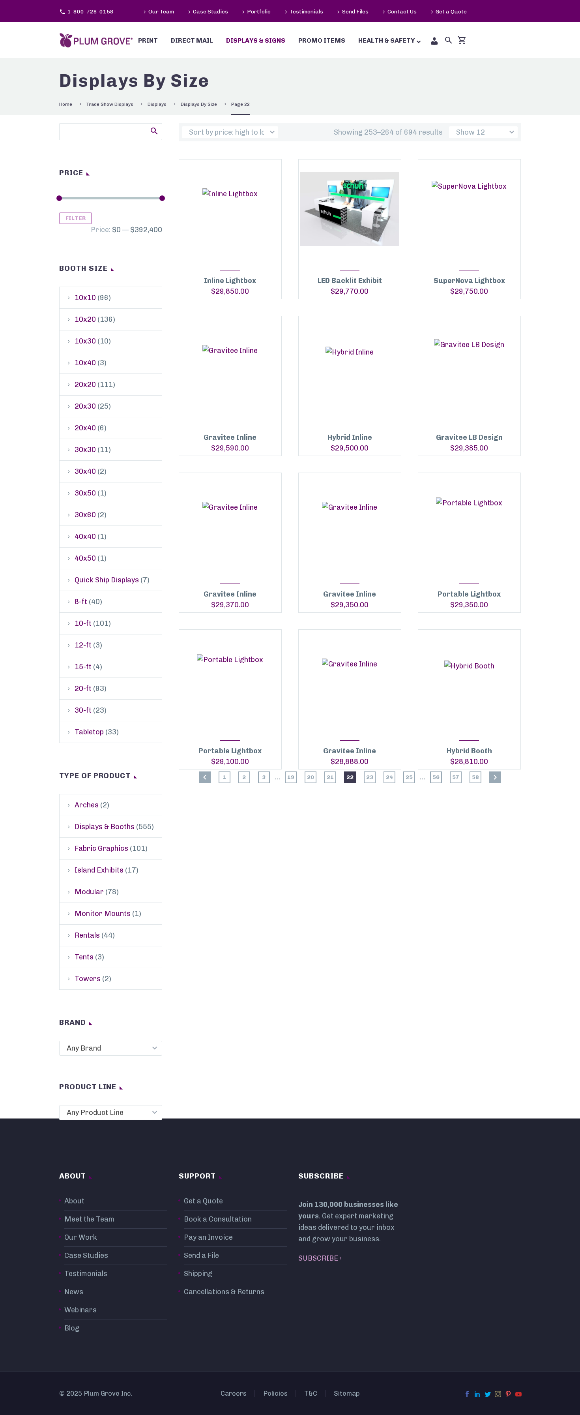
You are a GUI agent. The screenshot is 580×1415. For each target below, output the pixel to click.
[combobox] (110, 1048)
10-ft (83, 623)
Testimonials (306, 11)
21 (330, 777)
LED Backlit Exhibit (350, 280)
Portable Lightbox (469, 594)
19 (290, 777)
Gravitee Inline (230, 437)
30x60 (85, 514)
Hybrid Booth (469, 751)
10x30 (85, 341)
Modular (89, 892)
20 (310, 777)
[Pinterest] (508, 1394)
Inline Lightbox (230, 280)
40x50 (85, 558)
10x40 (85, 362)
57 (455, 777)
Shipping (198, 1273)
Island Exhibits (99, 870)
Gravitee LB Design (469, 437)
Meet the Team (89, 1219)
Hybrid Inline (349, 437)
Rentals (87, 935)
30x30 (85, 449)
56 (436, 777)
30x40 (85, 471)
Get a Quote (451, 11)
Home (65, 104)
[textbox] (111, 1048)
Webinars (80, 1310)
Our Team (161, 11)
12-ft (83, 645)
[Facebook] (467, 1394)
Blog (71, 1328)
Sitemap (347, 1393)
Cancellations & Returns (224, 1291)
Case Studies (210, 11)
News (73, 1291)
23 (369, 777)
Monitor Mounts (103, 913)
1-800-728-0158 (90, 11)
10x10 (85, 297)
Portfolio (259, 11)
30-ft (83, 710)
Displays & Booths (105, 826)
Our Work (80, 1237)
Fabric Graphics (101, 848)
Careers (234, 1393)
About (74, 1201)
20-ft (83, 688)
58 (475, 777)
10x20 (85, 319)
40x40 (85, 536)
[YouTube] (518, 1394)
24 (389, 777)
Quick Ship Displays (107, 580)
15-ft (83, 666)
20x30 (85, 406)
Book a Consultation (218, 1219)
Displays (157, 104)
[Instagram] (498, 1394)
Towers (88, 978)
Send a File (201, 1255)
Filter (75, 218)
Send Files (355, 11)
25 (409, 777)
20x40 (85, 428)
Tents (84, 957)
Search (153, 130)
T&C (310, 1393)
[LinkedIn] (477, 1394)
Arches (87, 805)
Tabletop (89, 732)
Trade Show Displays (109, 104)
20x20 (85, 384)
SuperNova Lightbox (469, 280)
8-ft (81, 601)
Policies (275, 1393)
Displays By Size (199, 104)
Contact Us (402, 11)
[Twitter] (488, 1394)
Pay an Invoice (208, 1237)
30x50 (85, 493)
